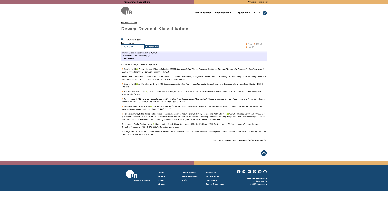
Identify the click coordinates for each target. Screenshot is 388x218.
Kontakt (161, 172)
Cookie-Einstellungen (215, 184)
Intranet (161, 184)
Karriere (161, 176)
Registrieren (263, 2)
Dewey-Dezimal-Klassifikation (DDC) (138, 53)
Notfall (185, 180)
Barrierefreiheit (212, 176)
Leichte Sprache (189, 172)
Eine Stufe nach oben (132, 40)
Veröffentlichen (203, 12)
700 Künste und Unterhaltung (135, 56)
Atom (250, 44)
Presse (161, 180)
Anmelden (252, 2)
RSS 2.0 (251, 47)
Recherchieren (223, 12)
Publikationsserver (129, 23)
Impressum (211, 172)
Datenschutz (211, 180)
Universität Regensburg (137, 2)
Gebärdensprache (190, 176)
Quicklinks (244, 12)
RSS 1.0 (259, 44)
